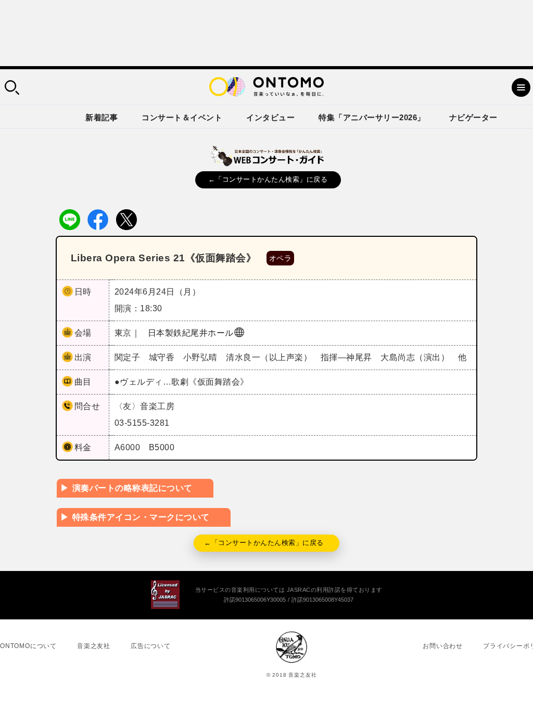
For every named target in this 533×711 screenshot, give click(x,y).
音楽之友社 (93, 646)
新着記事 (101, 117)
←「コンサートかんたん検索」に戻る (268, 179)
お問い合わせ (443, 646)
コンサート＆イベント (182, 117)
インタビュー (270, 117)
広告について (151, 646)
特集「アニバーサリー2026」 (372, 117)
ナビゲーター (473, 117)
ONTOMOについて (28, 646)
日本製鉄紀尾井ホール (191, 332)
